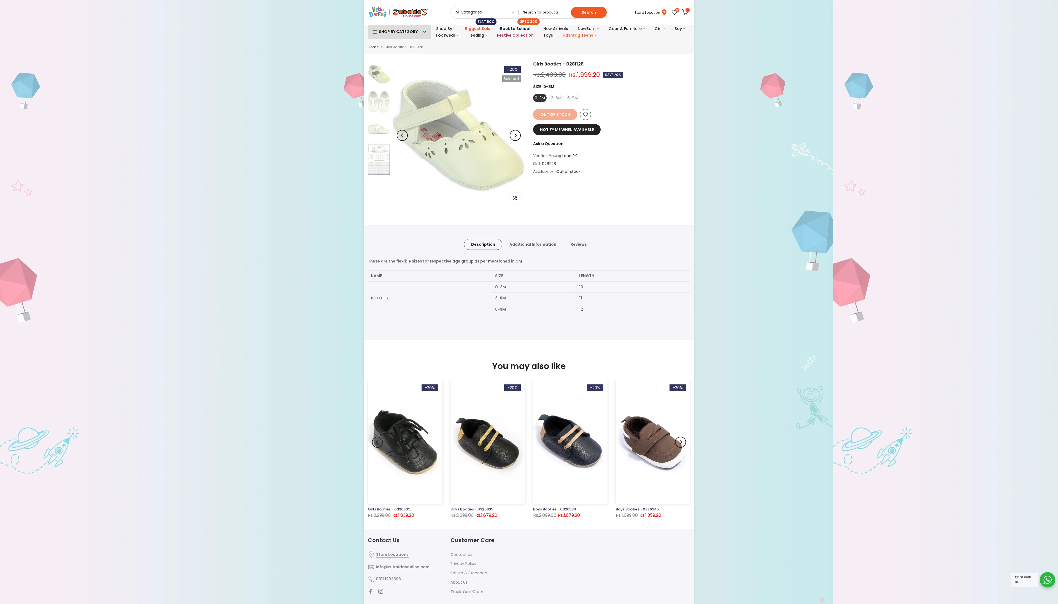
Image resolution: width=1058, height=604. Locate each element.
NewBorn (587, 28)
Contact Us (461, 554)
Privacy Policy (463, 563)
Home (373, 47)
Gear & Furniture (625, 28)
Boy (678, 28)
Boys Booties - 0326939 (554, 509)
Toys (548, 35)
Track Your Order (466, 591)
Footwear (445, 35)
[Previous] (402, 135)
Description (483, 244)
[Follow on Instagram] (380, 591)
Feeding (476, 35)
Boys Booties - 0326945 (637, 509)
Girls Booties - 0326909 (389, 509)
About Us (459, 582)
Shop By (444, 28)
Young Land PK (563, 155)
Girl (658, 28)
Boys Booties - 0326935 (471, 509)
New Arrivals (555, 28)
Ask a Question (548, 143)
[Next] (515, 135)
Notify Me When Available (567, 129)
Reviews (579, 244)
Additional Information (532, 244)
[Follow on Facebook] (370, 591)
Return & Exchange (468, 573)
